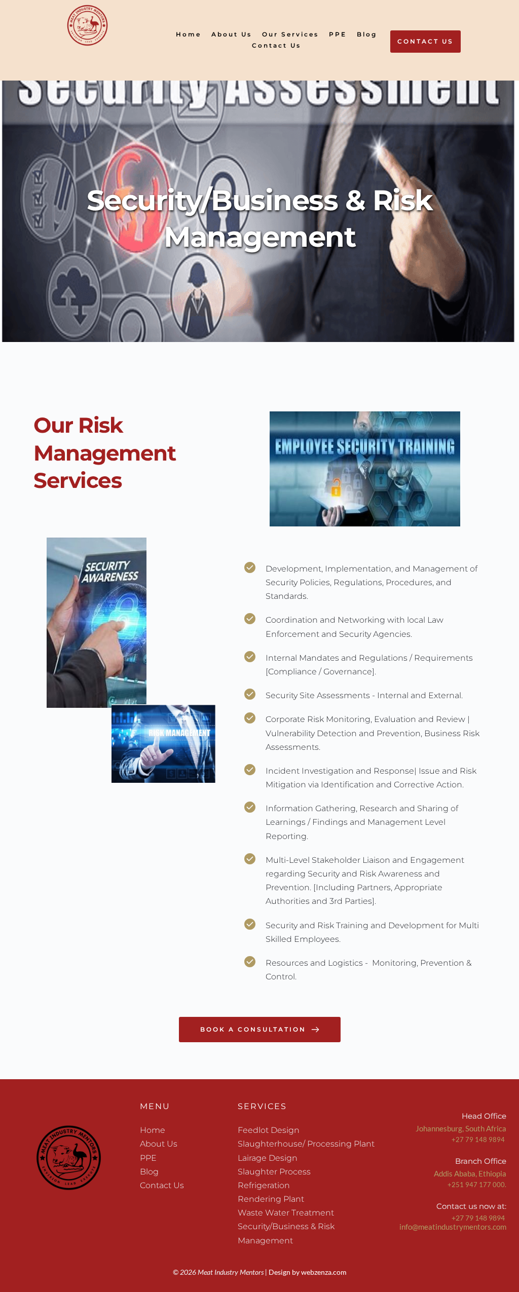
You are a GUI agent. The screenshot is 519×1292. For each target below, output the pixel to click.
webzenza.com (324, 1272)
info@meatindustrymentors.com (452, 1226)
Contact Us (162, 1185)
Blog (150, 1171)
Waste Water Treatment (286, 1213)
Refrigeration (265, 1185)
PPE (149, 1158)
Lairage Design (268, 1158)
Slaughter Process (274, 1171)
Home (152, 1130)
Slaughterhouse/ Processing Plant (306, 1144)
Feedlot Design (269, 1130)
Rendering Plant (272, 1199)
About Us (158, 1144)
